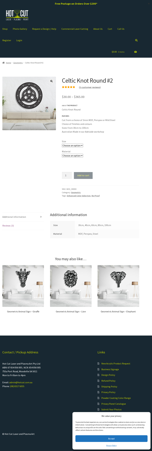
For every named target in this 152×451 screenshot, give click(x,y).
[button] (51, 81)
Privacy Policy (111, 445)
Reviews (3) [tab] (8, 225)
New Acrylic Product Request (115, 363)
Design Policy (108, 374)
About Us (98, 28)
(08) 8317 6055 (17, 386)
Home (8, 62)
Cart (110, 28)
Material (66, 151)
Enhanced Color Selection (79, 195)
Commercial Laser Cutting (74, 28)
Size (64, 141)
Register (6, 40)
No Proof (96, 195)
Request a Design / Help (44, 28)
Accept (111, 438)
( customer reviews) (90, 87)
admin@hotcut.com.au (20, 382)
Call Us (120, 28)
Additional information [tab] (14, 216)
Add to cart (83, 175)
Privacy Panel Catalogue (113, 403)
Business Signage (110, 369)
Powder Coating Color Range (116, 397)
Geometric (18, 62)
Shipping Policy (109, 386)
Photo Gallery (20, 28)
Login (19, 40)
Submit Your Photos (111, 409)
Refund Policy (108, 380)
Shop (5, 28)
